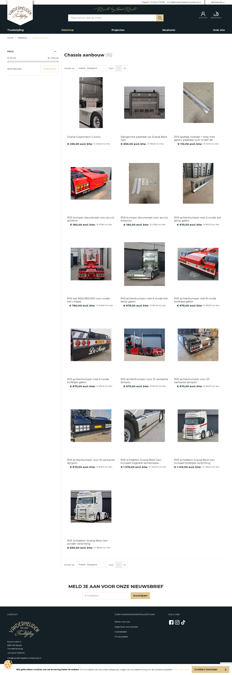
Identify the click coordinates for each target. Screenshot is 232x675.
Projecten (118, 30)
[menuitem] (119, 68)
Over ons (219, 30)
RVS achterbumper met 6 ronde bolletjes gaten (88, 381)
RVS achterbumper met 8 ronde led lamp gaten (144, 300)
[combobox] (116, 17)
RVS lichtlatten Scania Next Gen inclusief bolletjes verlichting (194, 461)
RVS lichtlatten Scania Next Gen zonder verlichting (87, 542)
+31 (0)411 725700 (157, 2)
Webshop (67, 30)
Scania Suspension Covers (83, 136)
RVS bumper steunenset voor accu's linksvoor (144, 219)
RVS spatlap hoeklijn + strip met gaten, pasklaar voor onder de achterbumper (194, 138)
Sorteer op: (69, 68)
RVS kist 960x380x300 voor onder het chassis (88, 300)
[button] (216, 2)
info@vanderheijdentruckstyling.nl (185, 2)
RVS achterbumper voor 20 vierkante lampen (192, 381)
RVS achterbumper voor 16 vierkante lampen (91, 461)
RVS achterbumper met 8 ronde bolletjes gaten (195, 300)
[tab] (33, 51)
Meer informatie (181, 669)
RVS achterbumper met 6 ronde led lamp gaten (197, 219)
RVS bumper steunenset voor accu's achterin (90, 219)
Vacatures (168, 30)
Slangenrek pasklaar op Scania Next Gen (144, 138)
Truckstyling (15, 30)
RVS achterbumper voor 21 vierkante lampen (144, 381)
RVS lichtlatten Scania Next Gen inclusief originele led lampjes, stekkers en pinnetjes (141, 461)
